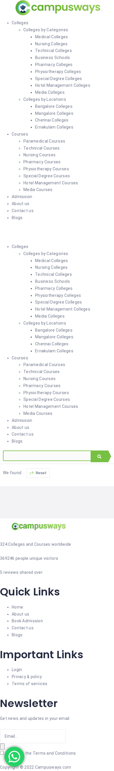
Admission (22, 196)
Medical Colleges (51, 36)
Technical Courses (41, 148)
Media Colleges (50, 92)
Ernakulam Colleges (54, 127)
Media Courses (38, 189)
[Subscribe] (2, 747)
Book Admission (27, 620)
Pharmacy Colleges (54, 64)
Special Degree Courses (46, 176)
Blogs (17, 217)
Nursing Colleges (51, 43)
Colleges (20, 22)
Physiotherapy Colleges (58, 71)
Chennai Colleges (51, 120)
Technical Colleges (53, 50)
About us (20, 203)
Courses (20, 134)
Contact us (23, 210)
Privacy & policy (27, 676)
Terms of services (30, 683)
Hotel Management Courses (50, 183)
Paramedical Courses (44, 141)
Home (17, 607)
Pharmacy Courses (42, 162)
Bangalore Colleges (53, 106)
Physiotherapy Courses (46, 169)
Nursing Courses (39, 155)
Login (17, 669)
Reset (41, 473)
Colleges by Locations (44, 99)
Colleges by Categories (45, 29)
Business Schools (52, 57)
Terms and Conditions (54, 753)
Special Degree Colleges (58, 78)
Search (99, 456)
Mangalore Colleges (54, 113)
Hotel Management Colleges (62, 85)
